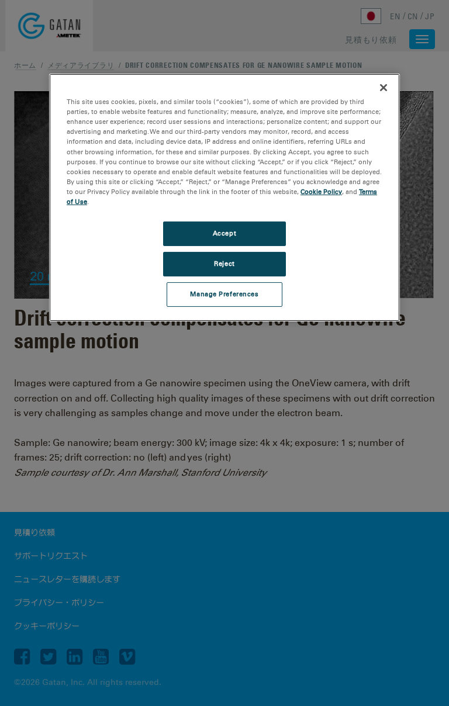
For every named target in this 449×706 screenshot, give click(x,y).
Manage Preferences (224, 294)
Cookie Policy (321, 192)
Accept (224, 233)
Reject (224, 263)
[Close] (383, 88)
